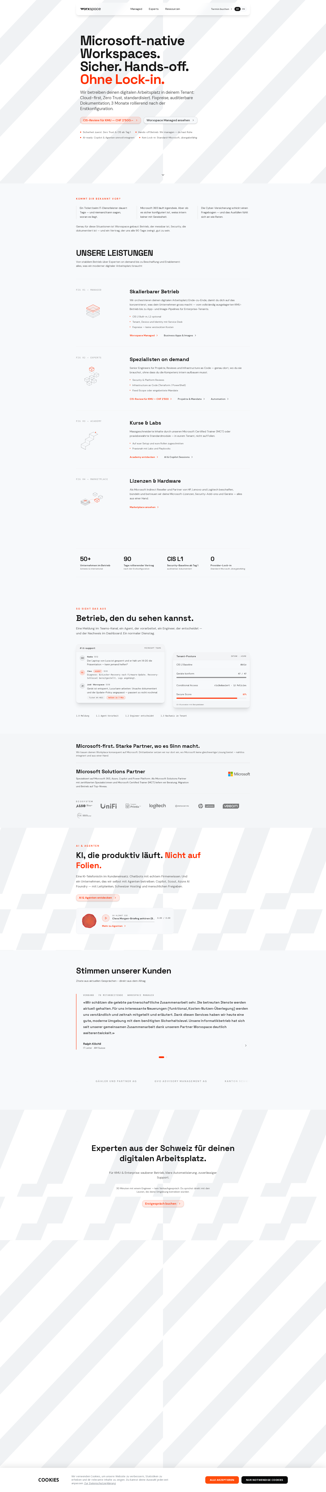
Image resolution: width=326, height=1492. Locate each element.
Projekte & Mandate (190, 398)
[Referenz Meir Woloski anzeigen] (166, 1057)
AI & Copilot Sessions (177, 457)
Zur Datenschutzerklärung (100, 1483)
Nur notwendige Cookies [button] (264, 1479)
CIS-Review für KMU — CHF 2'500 (149, 398)
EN (243, 9)
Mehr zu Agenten (112, 925)
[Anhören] (106, 918)
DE (237, 9)
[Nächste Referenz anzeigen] (246, 1045)
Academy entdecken (142, 457)
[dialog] (163, 1480)
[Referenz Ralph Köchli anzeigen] (161, 1057)
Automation (218, 398)
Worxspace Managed (142, 335)
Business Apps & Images (178, 335)
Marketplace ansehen (143, 507)
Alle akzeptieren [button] (222, 1479)
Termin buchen (220, 9)
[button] (163, 175)
